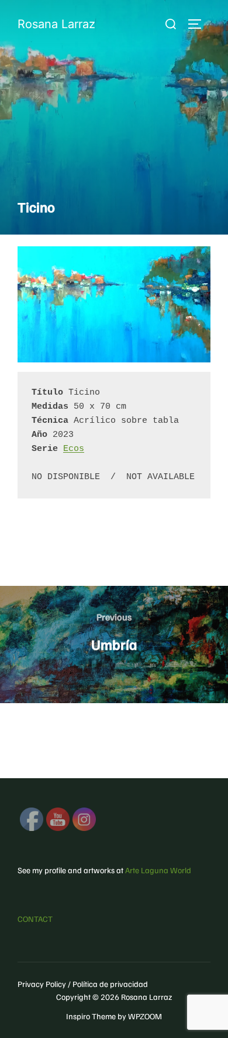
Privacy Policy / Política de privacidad (83, 984)
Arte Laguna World (158, 870)
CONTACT (35, 919)
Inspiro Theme (91, 1016)
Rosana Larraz (56, 24)
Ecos (73, 449)
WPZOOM (145, 1016)
